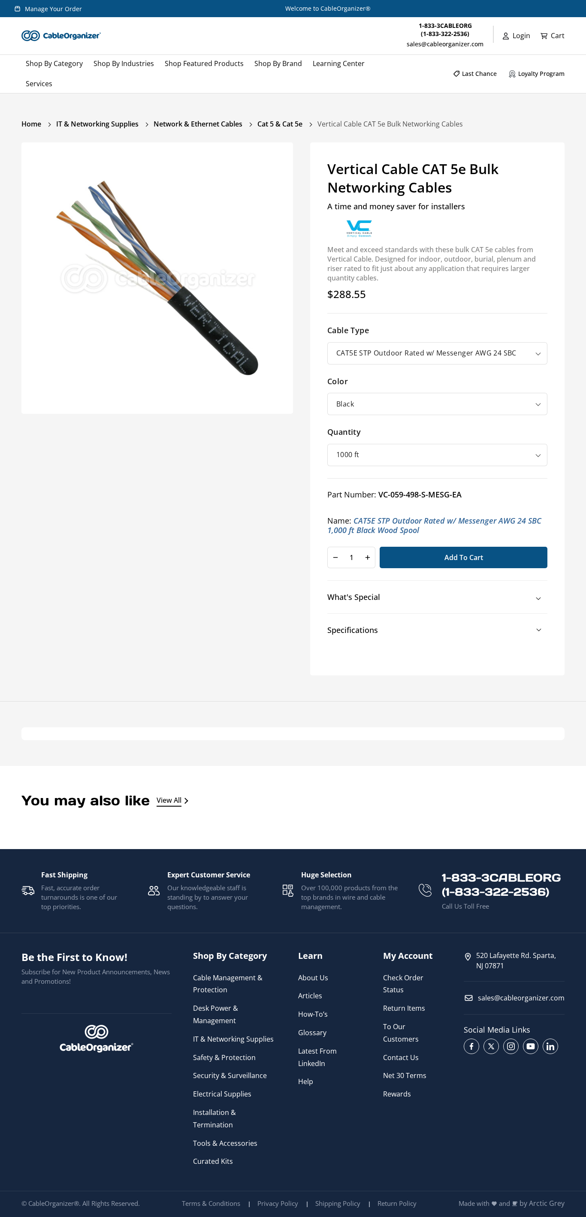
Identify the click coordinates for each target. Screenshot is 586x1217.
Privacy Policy (277, 1203)
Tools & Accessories (225, 1143)
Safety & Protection (224, 1057)
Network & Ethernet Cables (198, 124)
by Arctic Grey (542, 1203)
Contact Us (401, 1057)
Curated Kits (213, 1161)
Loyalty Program (541, 73)
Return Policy (397, 1203)
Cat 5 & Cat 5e (279, 124)
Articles (310, 995)
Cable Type (348, 330)
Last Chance (479, 73)
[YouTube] (530, 1046)
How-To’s (313, 1014)
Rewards (397, 1094)
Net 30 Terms (404, 1075)
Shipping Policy (337, 1203)
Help (305, 1081)
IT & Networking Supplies (97, 124)
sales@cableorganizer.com (445, 44)
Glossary (312, 1032)
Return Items (404, 1008)
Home (31, 124)
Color (337, 381)
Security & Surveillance (230, 1075)
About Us (313, 977)
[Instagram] (511, 1046)
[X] (491, 1046)
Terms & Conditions (211, 1203)
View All (169, 800)
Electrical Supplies (222, 1094)
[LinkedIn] (550, 1046)
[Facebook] (471, 1046)
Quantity (344, 432)
